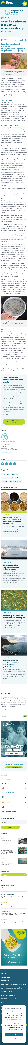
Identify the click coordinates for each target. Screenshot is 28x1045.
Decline (14, 1038)
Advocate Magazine (8, 995)
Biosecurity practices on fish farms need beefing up (14, 617)
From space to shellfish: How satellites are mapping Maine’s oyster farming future (8, 842)
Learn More (4, 709)
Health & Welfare (5, 848)
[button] (21, 40)
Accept (14, 1034)
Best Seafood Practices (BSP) (11, 988)
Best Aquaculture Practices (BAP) (13, 984)
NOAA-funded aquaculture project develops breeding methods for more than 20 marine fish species (14, 888)
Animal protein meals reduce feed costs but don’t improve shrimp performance (12, 520)
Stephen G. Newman (15, 481)
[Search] (25, 716)
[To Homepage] (7, 3)
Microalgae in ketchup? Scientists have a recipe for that (13, 897)
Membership (5, 977)
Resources (5, 981)
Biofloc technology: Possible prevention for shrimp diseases (12, 567)
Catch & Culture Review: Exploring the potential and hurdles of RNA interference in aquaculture (8, 852)
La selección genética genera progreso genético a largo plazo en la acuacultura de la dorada (13, 922)
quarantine (6, 478)
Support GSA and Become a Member (14, 422)
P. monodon (6, 474)
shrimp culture (16, 478)
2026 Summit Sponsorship (14, 767)
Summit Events (6, 992)
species (5, 481)
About (3, 973)
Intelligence (4, 838)
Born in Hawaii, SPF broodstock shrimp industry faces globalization (11, 664)
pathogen (15, 474)
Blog (3, 1002)
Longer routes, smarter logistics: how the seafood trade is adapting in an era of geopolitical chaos (7, 862)
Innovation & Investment (7, 885)
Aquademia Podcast (8, 999)
